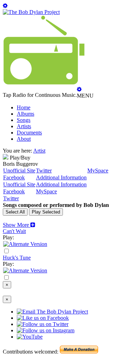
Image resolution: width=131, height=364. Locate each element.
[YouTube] (25, 244)
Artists (24, 126)
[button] (19, 225)
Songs (23, 120)
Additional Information (61, 177)
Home (23, 107)
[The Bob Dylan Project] (31, 12)
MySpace (97, 170)
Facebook (14, 177)
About (24, 139)
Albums (25, 114)
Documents (29, 132)
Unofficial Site (19, 170)
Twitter (44, 170)
